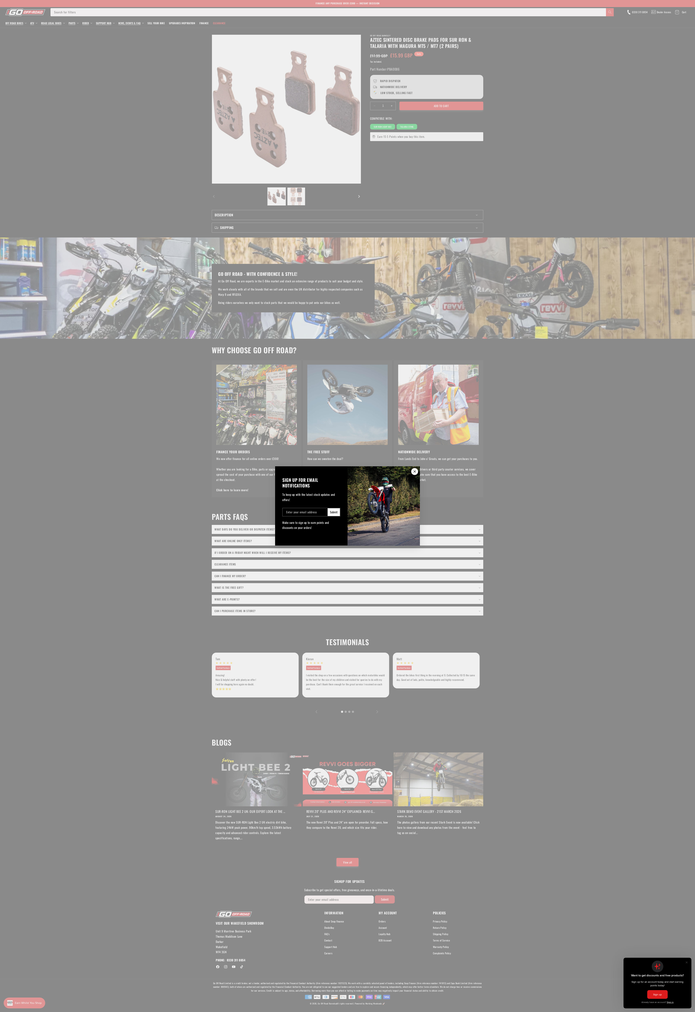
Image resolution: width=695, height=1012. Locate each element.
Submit (334, 512)
